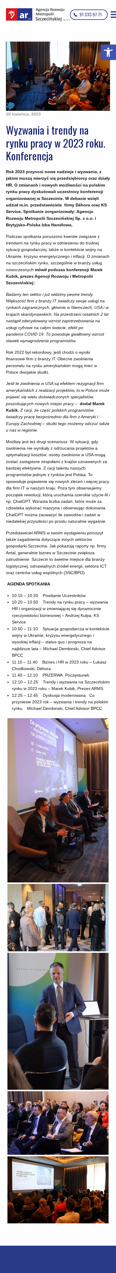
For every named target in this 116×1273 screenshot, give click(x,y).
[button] (108, 52)
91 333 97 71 (90, 14)
